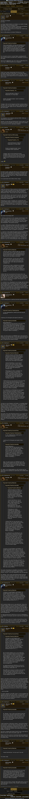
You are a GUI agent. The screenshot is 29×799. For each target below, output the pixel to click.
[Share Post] (24, 65)
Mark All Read (10, 795)
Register (21, 2)
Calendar (13, 6)
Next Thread (21, 8)
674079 (27, 292)
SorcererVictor (12, 65)
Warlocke (13, 111)
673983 (27, 35)
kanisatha (13, 165)
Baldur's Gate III (3, 3)
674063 (27, 182)
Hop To (5, 788)
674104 (27, 760)
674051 (27, 127)
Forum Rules (3, 795)
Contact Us (13, 796)
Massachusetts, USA (24, 130)
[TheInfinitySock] (3, 297)
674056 (27, 165)
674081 (27, 303)
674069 (27, 209)
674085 (27, 475)
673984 (27, 65)
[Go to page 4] (28, 12)
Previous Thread (8, 8)
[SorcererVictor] (3, 214)
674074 (27, 242)
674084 (27, 423)
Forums (10, 2)
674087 (27, 626)
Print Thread (2, 11)
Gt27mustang (12, 127)
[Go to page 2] (17, 12)
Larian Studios (3, 2)
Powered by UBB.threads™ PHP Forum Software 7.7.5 (14, 798)
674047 (27, 111)
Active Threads (19, 6)
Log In (27, 2)
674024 (27, 80)
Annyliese (13, 35)
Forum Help (18, 796)
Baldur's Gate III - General (14, 3)
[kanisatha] (3, 132)
